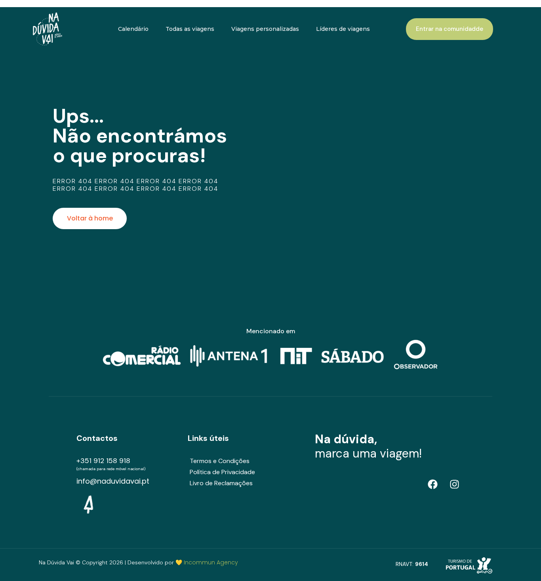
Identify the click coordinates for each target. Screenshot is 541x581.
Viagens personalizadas (265, 28)
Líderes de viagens (343, 28)
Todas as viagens (190, 28)
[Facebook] (433, 484)
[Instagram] (455, 484)
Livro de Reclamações (221, 483)
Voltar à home (90, 218)
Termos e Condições (220, 461)
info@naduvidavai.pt (112, 481)
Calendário (133, 28)
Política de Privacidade (222, 472)
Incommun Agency (211, 562)
